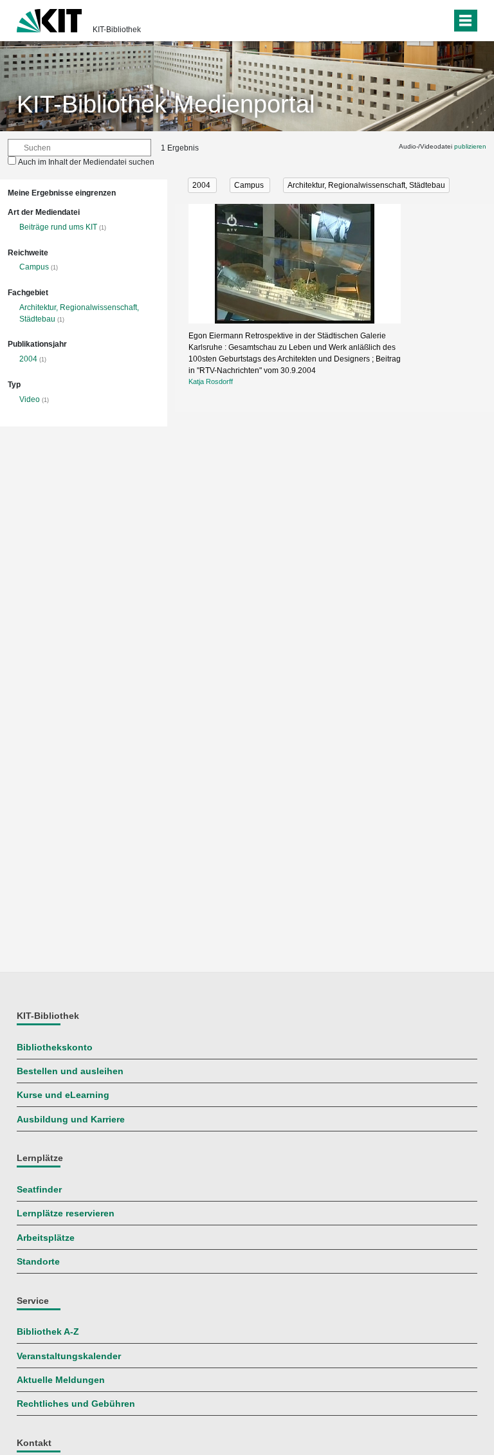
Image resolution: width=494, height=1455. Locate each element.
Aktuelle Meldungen (61, 1380)
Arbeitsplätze (46, 1238)
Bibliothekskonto (55, 1047)
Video (29, 399)
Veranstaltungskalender (69, 1356)
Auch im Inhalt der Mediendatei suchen (86, 162)
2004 (28, 358)
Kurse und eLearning (63, 1095)
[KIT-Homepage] (49, 19)
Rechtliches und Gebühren (76, 1404)
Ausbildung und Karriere (71, 1119)
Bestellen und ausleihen (70, 1071)
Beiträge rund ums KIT (58, 227)
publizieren (470, 146)
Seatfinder (39, 1189)
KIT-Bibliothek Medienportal (166, 104)
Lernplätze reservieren (65, 1213)
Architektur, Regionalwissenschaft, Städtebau (366, 185)
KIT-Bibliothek (117, 29)
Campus (34, 266)
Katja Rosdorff (210, 381)
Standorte (38, 1262)
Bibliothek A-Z (48, 1332)
